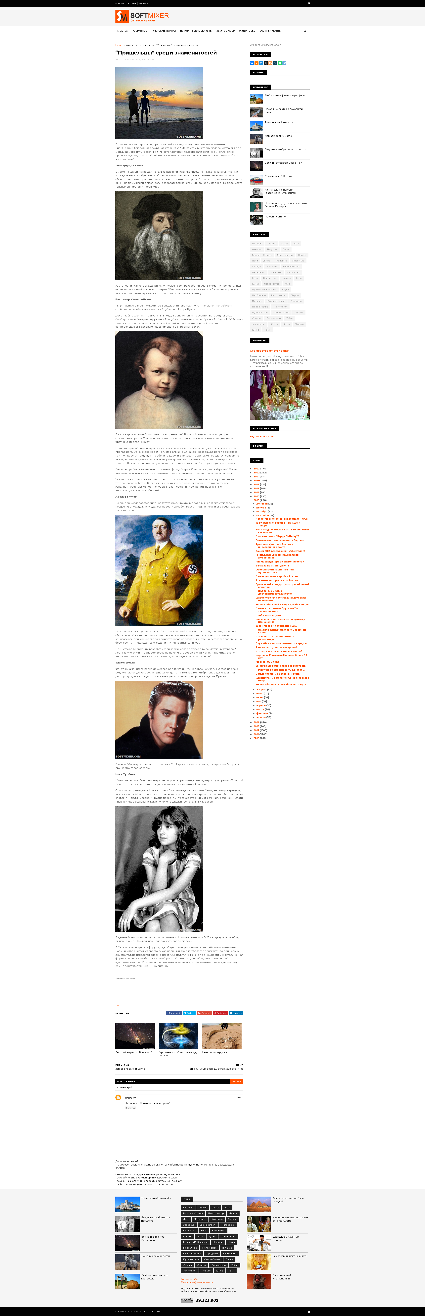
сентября (262, 515)
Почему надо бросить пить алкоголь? (280, 669)
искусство (293, 272)
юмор (255, 329)
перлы (295, 295)
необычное (259, 295)
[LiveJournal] (275, 63)
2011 (256, 734)
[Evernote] (280, 63)
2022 (257, 472)
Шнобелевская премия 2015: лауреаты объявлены (281, 599)
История (257, 243)
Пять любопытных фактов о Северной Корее (281, 631)
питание (257, 301)
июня (260, 697)
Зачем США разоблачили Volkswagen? (280, 551)
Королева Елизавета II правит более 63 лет (281, 656)
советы (256, 318)
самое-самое (281, 312)
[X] (266, 63)
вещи (286, 249)
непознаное (148, 45)
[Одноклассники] (256, 63)
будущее (272, 249)
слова (229, 1259)
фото (287, 324)
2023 (257, 468)
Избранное (139, 30)
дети (255, 260)
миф (287, 283)
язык (267, 329)
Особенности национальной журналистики (275, 571)
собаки (299, 312)
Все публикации (270, 30)
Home (118, 45)
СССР (284, 243)
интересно (258, 272)
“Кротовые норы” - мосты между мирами (178, 1054)
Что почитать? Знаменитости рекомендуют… (275, 638)
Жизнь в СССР (225, 30)
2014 (257, 722)
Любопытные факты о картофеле (285, 95)
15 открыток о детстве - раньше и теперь (278, 524)
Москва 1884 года (267, 661)
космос (286, 278)
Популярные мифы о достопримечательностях (274, 592)
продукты (296, 301)
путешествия (260, 312)
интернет (276, 272)
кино (255, 278)
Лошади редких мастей (279, 135)
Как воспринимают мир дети (290, 1256)
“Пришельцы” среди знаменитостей (280, 561)
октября (262, 511)
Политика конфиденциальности (197, 1282)
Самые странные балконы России (278, 673)
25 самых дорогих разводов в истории (281, 665)
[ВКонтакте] (252, 63)
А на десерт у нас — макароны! (276, 647)
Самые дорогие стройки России (277, 576)
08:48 (239, 1097)
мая (259, 701)
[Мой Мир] (261, 63)
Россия (272, 243)
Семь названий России (278, 176)
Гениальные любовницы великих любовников (277, 556)
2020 (257, 480)
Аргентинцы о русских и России (277, 580)
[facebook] (309, 3)
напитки (217, 1242)
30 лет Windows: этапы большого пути (281, 684)
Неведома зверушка (214, 1052)
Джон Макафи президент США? (276, 625)
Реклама (131, 3)
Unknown (130, 1097)
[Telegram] (284, 63)
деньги (302, 255)
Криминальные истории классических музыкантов (280, 191)
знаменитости (132, 45)
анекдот (257, 249)
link (117, 1006)
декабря (262, 503)
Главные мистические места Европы (280, 540)
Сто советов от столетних (269, 350)
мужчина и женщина (264, 289)
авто (296, 243)
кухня (255, 283)
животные (298, 260)
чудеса (299, 324)
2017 (257, 492)
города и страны (262, 255)
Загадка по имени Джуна (272, 565)
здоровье (272, 266)
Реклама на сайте (189, 1279)
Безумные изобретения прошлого (285, 149)
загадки (256, 266)
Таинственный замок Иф (279, 122)
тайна (290, 318)
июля (260, 693)
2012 (257, 730)
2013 (257, 726)
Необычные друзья (268, 615)
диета (266, 260)
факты (274, 324)
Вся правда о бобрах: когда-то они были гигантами (282, 531)
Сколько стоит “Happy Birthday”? (277, 536)
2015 (257, 500)
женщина (281, 260)
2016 (257, 496)
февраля (262, 713)
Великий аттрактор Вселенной (134, 1052)
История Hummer (276, 216)
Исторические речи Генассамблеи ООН (282, 518)
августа (261, 689)
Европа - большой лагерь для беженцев (282, 604)
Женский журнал (164, 30)
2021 (257, 476)
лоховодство (271, 283)
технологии (258, 324)
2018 (257, 488)
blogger (237, 1081)
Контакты (144, 3)
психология (280, 306)
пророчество (260, 306)
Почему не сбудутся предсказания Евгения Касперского (286, 205)
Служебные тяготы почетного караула (281, 643)
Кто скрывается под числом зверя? (279, 651)
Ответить (130, 1108)
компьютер (269, 278)
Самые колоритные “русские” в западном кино (277, 610)
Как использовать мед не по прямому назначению (280, 620)
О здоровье (247, 30)
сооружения (273, 318)
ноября (261, 507)
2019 (257, 484)
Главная (119, 3)
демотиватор (285, 255)
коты (299, 278)
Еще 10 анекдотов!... (263, 436)
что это (206, 1270)
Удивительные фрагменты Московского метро (282, 679)
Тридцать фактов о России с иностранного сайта (275, 546)
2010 (257, 738)
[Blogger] (270, 63)
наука (285, 289)
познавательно (276, 301)
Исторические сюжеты (196, 30)
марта (260, 709)
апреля (261, 705)
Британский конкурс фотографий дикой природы (282, 586)
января (261, 717)
